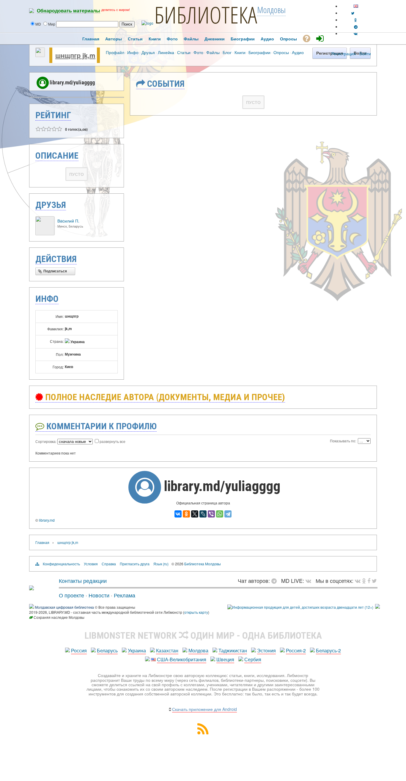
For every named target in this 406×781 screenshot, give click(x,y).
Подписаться (55, 271)
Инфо (133, 52)
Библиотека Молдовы (202, 563)
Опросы (281, 52)
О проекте (71, 595)
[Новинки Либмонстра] (364, 580)
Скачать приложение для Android (204, 709)
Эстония (266, 650)
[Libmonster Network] (300, 607)
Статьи (184, 52)
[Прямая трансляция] (310, 580)
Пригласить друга (135, 563)
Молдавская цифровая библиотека (64, 607)
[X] (194, 513)
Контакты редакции (83, 580)
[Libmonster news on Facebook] (368, 580)
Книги (240, 52)
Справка (109, 563)
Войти (365, 53)
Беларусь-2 (328, 650)
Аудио (298, 52)
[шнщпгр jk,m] (40, 55)
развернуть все (112, 441)
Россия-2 (296, 650)
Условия (91, 563)
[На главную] (31, 588)
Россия (79, 650)
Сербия (252, 659)
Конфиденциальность (61, 563)
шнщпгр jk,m (75, 55)
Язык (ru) (161, 563)
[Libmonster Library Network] (377, 607)
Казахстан (167, 650)
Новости (99, 595)
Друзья (148, 52)
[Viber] (211, 513)
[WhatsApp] (219, 513)
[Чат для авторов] (275, 580)
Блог (227, 52)
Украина (137, 650)
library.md (47, 520)
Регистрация (343, 53)
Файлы (213, 52)
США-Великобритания (181, 659)
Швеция (225, 659)
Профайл (115, 52)
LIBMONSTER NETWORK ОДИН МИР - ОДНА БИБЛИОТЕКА (203, 635)
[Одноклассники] (186, 513)
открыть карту (196, 612)
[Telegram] (228, 513)
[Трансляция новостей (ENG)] (352, 12)
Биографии (259, 52)
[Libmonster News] (374, 580)
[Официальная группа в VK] (356, 33)
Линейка (166, 52)
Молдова (198, 650)
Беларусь (107, 650)
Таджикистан (232, 650)
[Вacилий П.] (44, 233)
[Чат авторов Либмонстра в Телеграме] (356, 26)
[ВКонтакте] (178, 513)
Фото (198, 52)
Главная (42, 542)
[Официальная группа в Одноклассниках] (355, 19)
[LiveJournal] (203, 513)
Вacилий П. (68, 221)
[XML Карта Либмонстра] (203, 732)
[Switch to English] (355, 6)
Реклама (124, 595)
